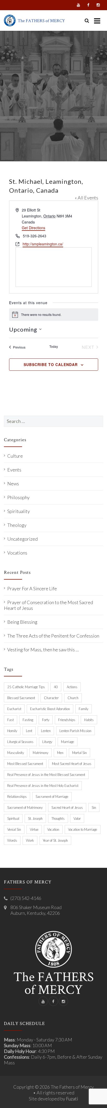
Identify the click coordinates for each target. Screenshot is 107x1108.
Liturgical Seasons (20, 742)
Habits (89, 720)
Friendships (66, 720)
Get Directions (33, 227)
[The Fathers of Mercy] (34, 20)
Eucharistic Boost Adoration (50, 709)
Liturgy (47, 742)
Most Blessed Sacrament (25, 764)
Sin (94, 807)
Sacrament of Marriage (52, 796)
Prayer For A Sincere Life (32, 588)
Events (14, 470)
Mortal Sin (79, 753)
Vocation (53, 829)
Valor (77, 818)
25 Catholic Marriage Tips (26, 687)
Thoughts (58, 818)
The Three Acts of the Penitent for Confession (53, 636)
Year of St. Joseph (55, 840)
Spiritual (13, 818)
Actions (72, 687)
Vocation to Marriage (82, 829)
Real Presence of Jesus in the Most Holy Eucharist (42, 785)
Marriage (67, 742)
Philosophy (18, 497)
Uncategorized (22, 539)
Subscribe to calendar (51, 364)
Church (73, 698)
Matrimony (40, 753)
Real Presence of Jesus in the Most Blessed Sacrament (46, 775)
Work (30, 840)
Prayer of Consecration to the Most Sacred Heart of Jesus (48, 605)
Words (12, 840)
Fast (10, 720)
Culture (15, 456)
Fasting (28, 720)
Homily (12, 731)
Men (60, 753)
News (13, 483)
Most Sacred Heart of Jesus (71, 764)
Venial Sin (14, 829)
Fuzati (72, 1098)
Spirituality (18, 511)
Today (53, 346)
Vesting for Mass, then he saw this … (43, 649)
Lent (29, 731)
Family (83, 709)
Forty (45, 720)
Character (51, 698)
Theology (16, 525)
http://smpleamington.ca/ (43, 243)
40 (56, 687)
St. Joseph (35, 818)
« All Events (86, 198)
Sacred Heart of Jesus (67, 807)
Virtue (34, 829)
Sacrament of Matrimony (25, 807)
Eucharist (14, 709)
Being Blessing (22, 622)
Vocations (17, 553)
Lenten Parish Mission (75, 731)
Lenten (46, 731)
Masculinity (15, 753)
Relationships (17, 796)
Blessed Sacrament (21, 698)
